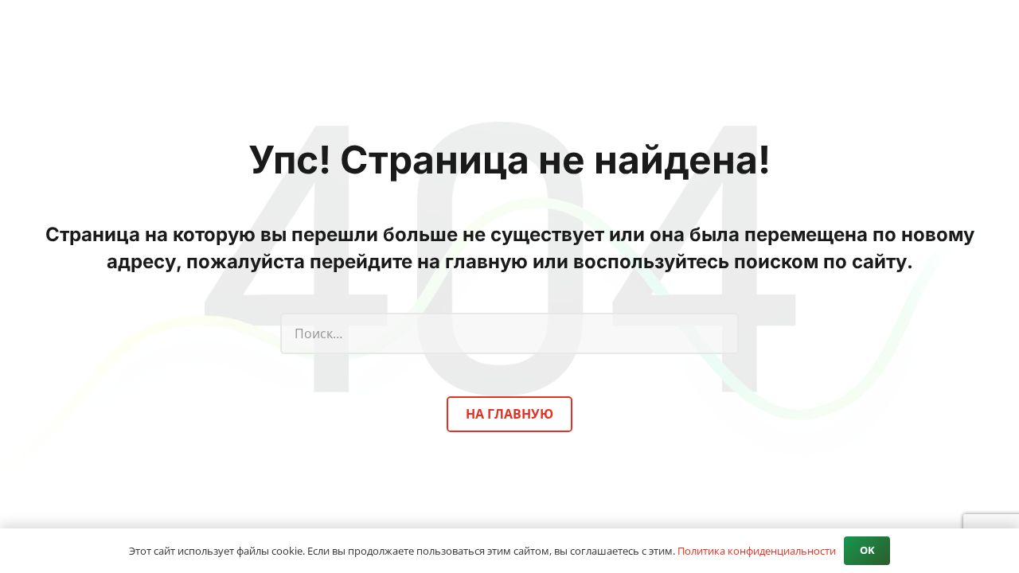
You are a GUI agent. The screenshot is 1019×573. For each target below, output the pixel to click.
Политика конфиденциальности (756, 551)
